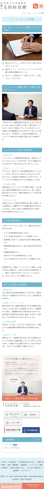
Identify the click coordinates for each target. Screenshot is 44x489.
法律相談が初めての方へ (27, 462)
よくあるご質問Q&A (34, 467)
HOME (4, 462)
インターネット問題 (36, 465)
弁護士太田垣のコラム (17, 467)
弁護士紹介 (12, 462)
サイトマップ (26, 470)
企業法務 (4, 467)
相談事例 (16, 470)
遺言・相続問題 (13, 465)
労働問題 (24, 465)
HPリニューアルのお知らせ (11, 447)
